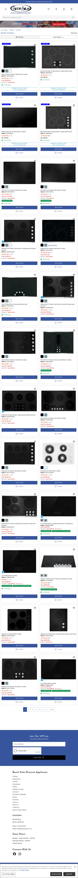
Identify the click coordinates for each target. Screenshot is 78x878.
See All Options (52, 245)
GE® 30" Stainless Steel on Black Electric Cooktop (15, 74)
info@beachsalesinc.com (24, 828)
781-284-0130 (21, 826)
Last (52, 709)
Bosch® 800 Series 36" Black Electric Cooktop (13, 131)
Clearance (16, 792)
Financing (15, 799)
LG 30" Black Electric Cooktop (9, 575)
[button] (5, 9)
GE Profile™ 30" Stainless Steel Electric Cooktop (14, 190)
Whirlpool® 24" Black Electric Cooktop (11, 634)
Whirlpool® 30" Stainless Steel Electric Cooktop (14, 471)
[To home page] (20, 9)
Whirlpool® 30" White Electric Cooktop (50, 471)
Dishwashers (16, 784)
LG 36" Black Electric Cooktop (48, 683)
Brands (15, 797)
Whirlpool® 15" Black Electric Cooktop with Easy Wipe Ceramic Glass (58, 634)
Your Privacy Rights (8, 874)
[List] (48, 9)
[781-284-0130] (64, 9)
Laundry (15, 781)
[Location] (56, 9)
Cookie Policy (25, 870)
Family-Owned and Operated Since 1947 (39, 1)
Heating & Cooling (18, 789)
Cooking (11, 30)
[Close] (75, 867)
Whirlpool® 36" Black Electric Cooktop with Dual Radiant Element (18, 415)
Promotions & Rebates (19, 794)
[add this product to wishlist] (35, 45)
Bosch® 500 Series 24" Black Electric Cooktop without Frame (56, 131)
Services (15, 802)
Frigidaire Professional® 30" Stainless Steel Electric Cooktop (56, 579)
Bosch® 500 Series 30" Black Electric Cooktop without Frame (56, 71)
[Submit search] (73, 17)
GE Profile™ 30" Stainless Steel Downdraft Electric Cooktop (56, 360)
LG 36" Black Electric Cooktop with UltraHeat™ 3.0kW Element (57, 523)
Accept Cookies (56, 874)
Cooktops (18, 30)
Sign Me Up (39, 757)
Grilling (15, 786)
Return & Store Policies (19, 810)
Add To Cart (19, 94)
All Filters (20, 37)
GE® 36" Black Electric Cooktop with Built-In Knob (14, 304)
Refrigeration (16, 779)
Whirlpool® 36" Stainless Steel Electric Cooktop (14, 686)
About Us (15, 804)
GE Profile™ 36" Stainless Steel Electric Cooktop (53, 190)
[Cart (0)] (71, 9)
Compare (20, 97)
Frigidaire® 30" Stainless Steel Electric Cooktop (53, 248)
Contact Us (16, 807)
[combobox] (58, 37)
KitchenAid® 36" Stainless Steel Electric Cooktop (53, 418)
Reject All (69, 874)
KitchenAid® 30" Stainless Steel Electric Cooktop (14, 360)
